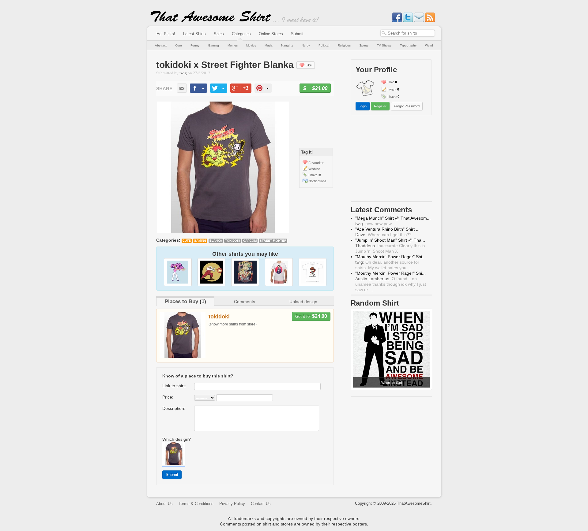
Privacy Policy (232, 503)
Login (363, 106)
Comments (244, 301)
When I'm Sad (391, 382)
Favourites (316, 163)
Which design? (176, 439)
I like (390, 82)
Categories (241, 34)
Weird (429, 45)
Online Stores (271, 34)
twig (183, 73)
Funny (194, 45)
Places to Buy (181, 301)
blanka (215, 240)
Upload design (303, 301)
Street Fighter (273, 240)
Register (380, 106)
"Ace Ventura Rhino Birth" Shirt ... (387, 229)
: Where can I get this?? (383, 234)
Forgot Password (407, 106)
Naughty (287, 45)
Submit (297, 34)
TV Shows (384, 45)
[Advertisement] (391, 159)
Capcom (250, 240)
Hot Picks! (165, 34)
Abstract (161, 45)
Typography (408, 45)
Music (269, 45)
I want (391, 89)
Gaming (213, 45)
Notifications (317, 181)
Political (323, 45)
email (182, 88)
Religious (344, 45)
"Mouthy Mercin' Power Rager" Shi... (390, 256)
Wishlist (314, 169)
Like (309, 65)
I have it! (314, 175)
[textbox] (407, 33)
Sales (219, 34)
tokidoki (232, 240)
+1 (243, 89)
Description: (173, 408)
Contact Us (261, 503)
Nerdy (306, 45)
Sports (363, 45)
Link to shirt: (174, 385)
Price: (167, 397)
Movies (251, 45)
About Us (164, 503)
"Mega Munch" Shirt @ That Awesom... (393, 218)
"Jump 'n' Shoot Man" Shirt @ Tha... (390, 240)
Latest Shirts (194, 34)
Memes (233, 45)
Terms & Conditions (196, 503)
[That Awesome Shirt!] (210, 20)
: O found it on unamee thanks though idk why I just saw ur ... (390, 284)
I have (392, 96)
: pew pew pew (373, 223)
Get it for (311, 316)
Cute (178, 45)
